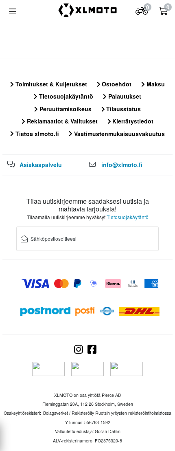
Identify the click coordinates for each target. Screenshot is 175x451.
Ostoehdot (115, 84)
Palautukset (124, 96)
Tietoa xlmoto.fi (36, 134)
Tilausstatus (123, 109)
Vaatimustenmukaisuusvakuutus (118, 134)
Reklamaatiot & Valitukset (61, 121)
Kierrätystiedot (132, 121)
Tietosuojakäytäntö (65, 96)
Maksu (155, 84)
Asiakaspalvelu (41, 165)
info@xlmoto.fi (121, 165)
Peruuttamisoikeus (65, 109)
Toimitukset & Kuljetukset (50, 84)
